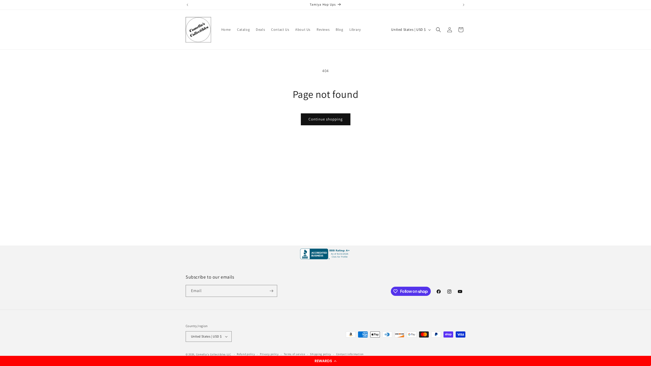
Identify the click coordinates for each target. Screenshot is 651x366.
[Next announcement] (463, 5)
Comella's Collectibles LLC (213, 354)
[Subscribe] (271, 291)
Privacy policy (269, 354)
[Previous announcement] (187, 5)
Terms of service (294, 354)
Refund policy (246, 354)
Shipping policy (320, 354)
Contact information (350, 354)
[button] (325, 361)
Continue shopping (325, 119)
